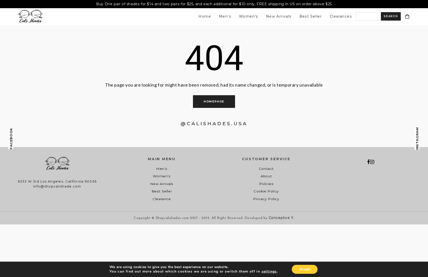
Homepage (214, 101)
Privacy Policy (266, 199)
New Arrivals (279, 16)
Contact (266, 169)
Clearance (162, 199)
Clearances (341, 16)
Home (204, 16)
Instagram (417, 138)
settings (269, 271)
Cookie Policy (266, 191)
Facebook (11, 138)
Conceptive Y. (281, 217)
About (266, 176)
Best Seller (310, 16)
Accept (304, 269)
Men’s (225, 16)
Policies (266, 184)
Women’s (248, 16)
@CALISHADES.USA (214, 123)
